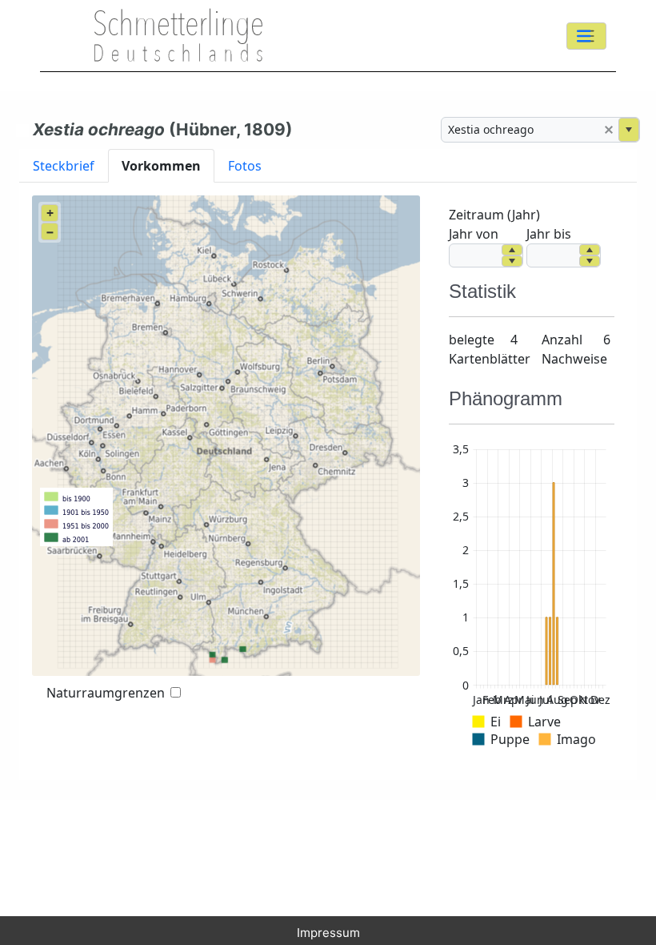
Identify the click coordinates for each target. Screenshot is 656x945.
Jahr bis (548, 234)
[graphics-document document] (531, 597)
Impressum (328, 932)
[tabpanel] (328, 481)
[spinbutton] (476, 255)
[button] (608, 129)
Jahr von (473, 234)
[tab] (63, 165)
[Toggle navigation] (586, 36)
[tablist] (328, 165)
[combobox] (520, 130)
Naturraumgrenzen (105, 693)
